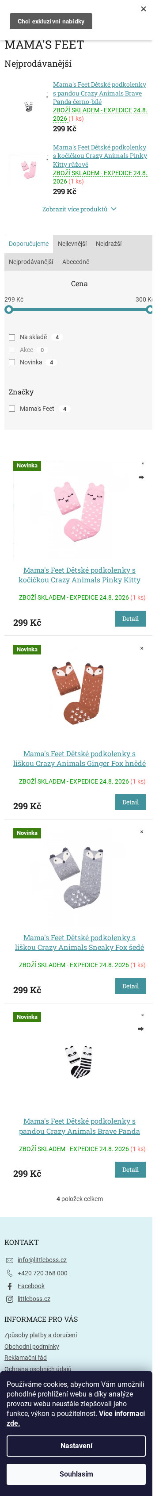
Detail (130, 618)
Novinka (36, 362)
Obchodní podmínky (31, 1346)
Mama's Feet (43, 408)
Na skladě (39, 337)
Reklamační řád (25, 1357)
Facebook (31, 1285)
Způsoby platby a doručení (40, 1335)
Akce (32, 349)
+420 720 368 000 (43, 1273)
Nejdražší (108, 243)
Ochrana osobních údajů (38, 1369)
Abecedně (75, 261)
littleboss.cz (34, 1298)
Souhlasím (76, 1474)
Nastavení (76, 1446)
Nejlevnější (72, 243)
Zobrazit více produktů (75, 209)
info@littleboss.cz (42, 1259)
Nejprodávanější (31, 261)
